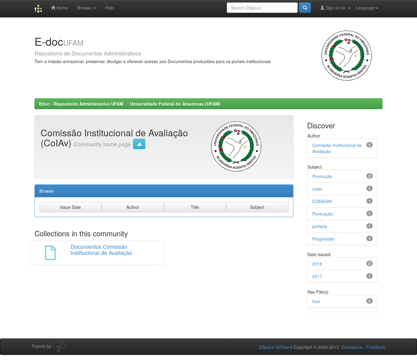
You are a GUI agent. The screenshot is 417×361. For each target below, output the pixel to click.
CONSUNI (322, 201)
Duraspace (351, 347)
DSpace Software (275, 347)
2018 (317, 264)
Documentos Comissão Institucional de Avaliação (101, 249)
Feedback (376, 347)
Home (61, 8)
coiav (317, 189)
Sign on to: (336, 8)
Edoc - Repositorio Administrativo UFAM (81, 104)
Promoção (322, 176)
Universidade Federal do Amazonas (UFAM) (175, 104)
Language (365, 8)
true (316, 301)
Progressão (323, 239)
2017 (317, 276)
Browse (85, 8)
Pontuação (322, 214)
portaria (319, 226)
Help (109, 8)
